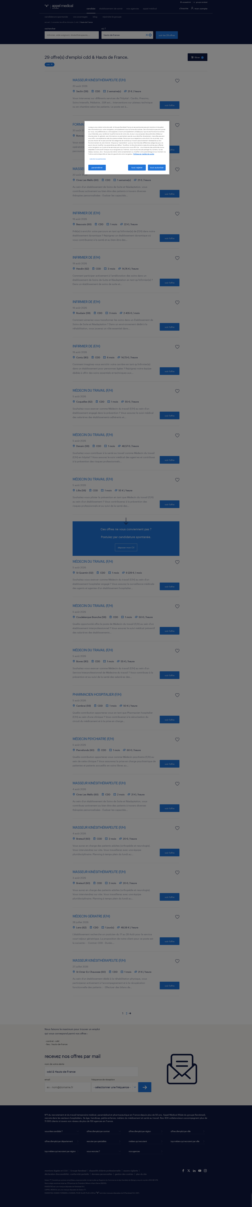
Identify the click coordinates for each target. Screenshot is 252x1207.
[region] (127, 148)
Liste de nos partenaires (98, 159)
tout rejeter (137, 167)
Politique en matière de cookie (143, 154)
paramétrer (97, 167)
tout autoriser (157, 167)
